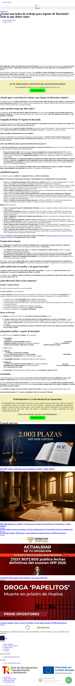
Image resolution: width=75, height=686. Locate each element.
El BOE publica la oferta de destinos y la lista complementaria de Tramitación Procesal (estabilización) (36, 529)
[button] (37, 8)
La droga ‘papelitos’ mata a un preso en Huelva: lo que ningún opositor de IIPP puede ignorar (33, 623)
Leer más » (2, 470)
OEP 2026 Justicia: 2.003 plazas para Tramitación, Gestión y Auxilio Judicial (27, 469)
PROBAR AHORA (37, 90)
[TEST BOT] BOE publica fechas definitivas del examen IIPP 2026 (23, 578)
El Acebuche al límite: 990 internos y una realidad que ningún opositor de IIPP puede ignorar (33, 533)
